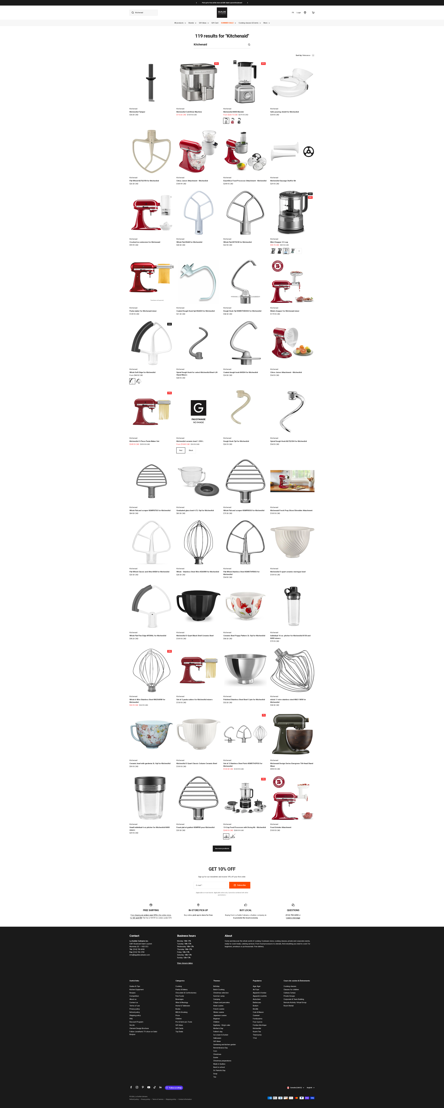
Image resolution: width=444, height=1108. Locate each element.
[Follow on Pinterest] (142, 1087)
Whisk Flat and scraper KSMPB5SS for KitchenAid (243, 510)
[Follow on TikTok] (154, 1087)
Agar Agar (257, 986)
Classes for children (291, 989)
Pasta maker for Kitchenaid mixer (143, 311)
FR (293, 13)
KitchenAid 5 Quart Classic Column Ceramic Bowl (196, 763)
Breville (255, 1009)
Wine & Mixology (182, 1002)
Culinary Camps (290, 993)
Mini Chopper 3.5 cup (279, 242)
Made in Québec (219, 1064)
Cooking (179, 986)
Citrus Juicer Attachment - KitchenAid (192, 181)
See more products (222, 848)
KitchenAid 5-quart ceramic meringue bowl (288, 572)
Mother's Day (218, 1028)
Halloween (217, 1038)
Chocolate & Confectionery (186, 993)
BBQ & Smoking (181, 1012)
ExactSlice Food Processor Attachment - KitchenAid (244, 181)
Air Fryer (256, 989)
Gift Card (214, 23)
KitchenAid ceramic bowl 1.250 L (190, 441)
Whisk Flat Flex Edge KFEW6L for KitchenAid (148, 636)
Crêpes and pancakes (221, 1002)
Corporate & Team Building (294, 999)
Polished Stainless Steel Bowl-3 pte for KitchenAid (244, 700)
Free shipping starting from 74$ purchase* (222, 3)
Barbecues (257, 1002)
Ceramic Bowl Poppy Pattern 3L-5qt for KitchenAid (244, 636)
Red (180, 450)
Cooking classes (290, 986)
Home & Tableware (183, 1006)
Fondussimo (257, 1019)
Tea (214, 1077)
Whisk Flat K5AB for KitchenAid (189, 242)
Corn (215, 1051)
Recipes (133, 993)
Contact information (185, 1099)
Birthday (216, 986)
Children (179, 1019)
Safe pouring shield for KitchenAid (284, 112)
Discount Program (136, 1022)
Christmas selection (221, 993)
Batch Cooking (218, 989)
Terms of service (157, 1099)
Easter (215, 1057)
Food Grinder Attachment (280, 827)
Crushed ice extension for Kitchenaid (145, 242)
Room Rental (288, 1006)
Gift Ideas (202, 23)
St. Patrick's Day (219, 1070)
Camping (216, 999)
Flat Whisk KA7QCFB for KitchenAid (144, 181)
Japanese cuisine (220, 1015)
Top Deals (179, 1032)
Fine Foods (180, 996)
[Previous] (196, 3)
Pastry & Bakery (182, 989)
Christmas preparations (222, 1061)
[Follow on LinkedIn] (160, 1087)
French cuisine (218, 1009)
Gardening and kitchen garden (224, 1045)
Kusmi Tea (257, 1032)
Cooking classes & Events (248, 23)
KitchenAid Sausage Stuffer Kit (283, 181)
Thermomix (257, 1035)
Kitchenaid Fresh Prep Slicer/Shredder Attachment (291, 510)
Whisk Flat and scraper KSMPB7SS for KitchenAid (150, 510)
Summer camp (219, 996)
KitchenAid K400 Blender (233, 112)
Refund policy (135, 1012)
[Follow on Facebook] (131, 1087)
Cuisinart (256, 1015)
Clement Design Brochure (139, 1028)
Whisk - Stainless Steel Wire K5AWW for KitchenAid (197, 572)
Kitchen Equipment (137, 989)
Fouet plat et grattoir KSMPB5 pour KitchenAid (195, 827)
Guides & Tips (135, 986)
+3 (299, 251)
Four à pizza (257, 1022)
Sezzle (132, 1025)
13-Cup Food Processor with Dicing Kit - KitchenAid (244, 827)
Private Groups (289, 996)
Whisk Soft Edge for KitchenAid (142, 372)
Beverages (179, 999)
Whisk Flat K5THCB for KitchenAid (237, 242)
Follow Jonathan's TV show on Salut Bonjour (143, 1033)
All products (178, 23)
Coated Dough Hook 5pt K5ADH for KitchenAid (195, 311)
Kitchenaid (133, 109)
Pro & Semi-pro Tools (184, 1022)
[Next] (247, 3)
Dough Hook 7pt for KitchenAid (236, 441)
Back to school (219, 1067)
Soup (215, 1074)
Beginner (216, 1019)
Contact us (134, 1002)
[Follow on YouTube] (148, 1087)
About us (133, 999)
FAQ (131, 1019)
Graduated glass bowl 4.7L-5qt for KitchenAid (195, 510)
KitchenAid (257, 1028)
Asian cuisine (218, 1006)
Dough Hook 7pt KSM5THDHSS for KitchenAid (242, 311)
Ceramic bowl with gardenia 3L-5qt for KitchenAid (150, 763)
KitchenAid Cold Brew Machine (189, 112)
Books (178, 1009)
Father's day (217, 1032)
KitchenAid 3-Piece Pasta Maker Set (144, 441)
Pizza (178, 1015)
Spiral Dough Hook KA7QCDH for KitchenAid (288, 441)
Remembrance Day (220, 1048)
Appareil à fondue (259, 993)
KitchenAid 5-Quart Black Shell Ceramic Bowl (195, 636)
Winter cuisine (218, 1012)
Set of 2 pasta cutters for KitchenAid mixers (194, 700)
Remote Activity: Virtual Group (295, 1002)
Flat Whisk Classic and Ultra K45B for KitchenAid (149, 572)
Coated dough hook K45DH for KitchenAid (240, 372)
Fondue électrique (259, 1025)
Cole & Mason (258, 1012)
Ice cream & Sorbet (220, 1035)
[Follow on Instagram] (137, 1087)
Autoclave (257, 999)
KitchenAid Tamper (137, 112)
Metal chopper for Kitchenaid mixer (284, 311)
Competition (134, 996)
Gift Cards (179, 1028)
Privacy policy (135, 1009)
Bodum (255, 1006)
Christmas (217, 1054)
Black (191, 450)
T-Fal (255, 1038)
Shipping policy (135, 1015)
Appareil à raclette (260, 996)
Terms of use (135, 1006)
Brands (191, 23)
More (265, 23)
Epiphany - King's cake (221, 1025)
